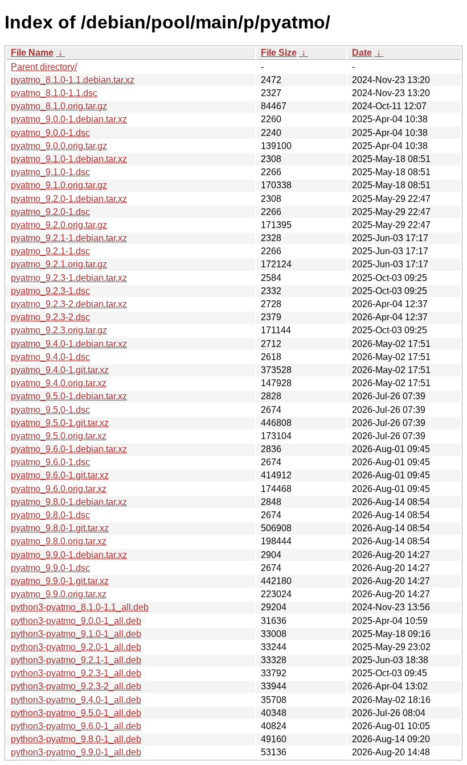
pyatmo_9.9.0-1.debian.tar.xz (69, 555)
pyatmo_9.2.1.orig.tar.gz (59, 264)
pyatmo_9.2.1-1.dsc (50, 251)
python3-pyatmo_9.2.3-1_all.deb (76, 673)
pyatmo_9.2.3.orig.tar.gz (59, 330)
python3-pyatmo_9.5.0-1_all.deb (76, 713)
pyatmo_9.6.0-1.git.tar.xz (60, 475)
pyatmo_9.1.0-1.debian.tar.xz (69, 159)
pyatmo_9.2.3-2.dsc (50, 317)
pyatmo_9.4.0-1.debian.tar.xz (69, 344)
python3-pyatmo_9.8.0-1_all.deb (76, 739)
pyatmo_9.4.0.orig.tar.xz (58, 383)
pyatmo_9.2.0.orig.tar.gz (59, 225)
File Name (32, 52)
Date (362, 52)
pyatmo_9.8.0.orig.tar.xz (58, 541)
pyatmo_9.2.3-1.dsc (50, 291)
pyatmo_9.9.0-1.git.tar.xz (60, 581)
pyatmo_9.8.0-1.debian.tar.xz (69, 502)
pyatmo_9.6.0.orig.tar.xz (58, 489)
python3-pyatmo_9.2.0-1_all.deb (76, 647)
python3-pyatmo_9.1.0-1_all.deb (76, 634)
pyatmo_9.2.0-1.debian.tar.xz (69, 199)
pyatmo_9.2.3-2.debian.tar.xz (69, 304)
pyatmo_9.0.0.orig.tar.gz (59, 146)
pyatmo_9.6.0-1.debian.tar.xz (69, 449)
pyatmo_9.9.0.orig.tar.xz (58, 594)
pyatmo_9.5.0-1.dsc (50, 410)
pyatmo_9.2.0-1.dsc (50, 212)
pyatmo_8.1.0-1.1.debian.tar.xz (72, 80)
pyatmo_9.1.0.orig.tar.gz (59, 185)
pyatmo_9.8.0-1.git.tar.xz (60, 528)
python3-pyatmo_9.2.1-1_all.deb (76, 660)
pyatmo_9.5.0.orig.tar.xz (58, 436)
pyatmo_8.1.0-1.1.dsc (54, 93)
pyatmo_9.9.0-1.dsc (50, 568)
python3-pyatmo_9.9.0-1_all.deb (76, 752)
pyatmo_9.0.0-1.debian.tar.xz (69, 119)
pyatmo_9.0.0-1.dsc (50, 133)
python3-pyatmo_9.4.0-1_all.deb (76, 700)
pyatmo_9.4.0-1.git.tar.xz (60, 370)
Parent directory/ (44, 67)
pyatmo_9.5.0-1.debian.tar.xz (69, 396)
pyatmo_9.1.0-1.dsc (50, 172)
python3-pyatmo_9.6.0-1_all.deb (76, 726)
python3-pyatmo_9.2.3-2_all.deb (76, 686)
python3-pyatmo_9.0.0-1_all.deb (76, 621)
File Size (279, 52)
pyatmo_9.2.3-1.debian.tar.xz (69, 278)
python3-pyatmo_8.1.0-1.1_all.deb (80, 607)
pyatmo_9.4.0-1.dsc (50, 357)
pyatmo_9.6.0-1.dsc (50, 462)
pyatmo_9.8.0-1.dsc (50, 515)
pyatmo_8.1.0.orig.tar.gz (59, 106)
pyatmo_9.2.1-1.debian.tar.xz (69, 238)
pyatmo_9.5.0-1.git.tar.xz (60, 423)
